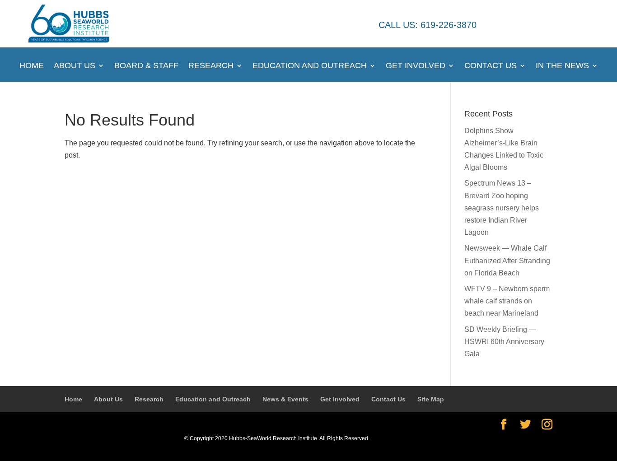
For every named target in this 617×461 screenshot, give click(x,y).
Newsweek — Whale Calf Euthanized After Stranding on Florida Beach (507, 260)
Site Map (430, 399)
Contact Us (490, 66)
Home (31, 66)
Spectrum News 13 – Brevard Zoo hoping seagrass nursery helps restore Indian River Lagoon (501, 207)
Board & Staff (146, 66)
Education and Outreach (309, 66)
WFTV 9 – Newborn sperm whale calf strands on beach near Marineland (507, 301)
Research (211, 66)
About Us (74, 66)
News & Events (285, 399)
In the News (562, 66)
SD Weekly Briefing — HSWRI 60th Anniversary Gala (504, 342)
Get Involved (415, 66)
